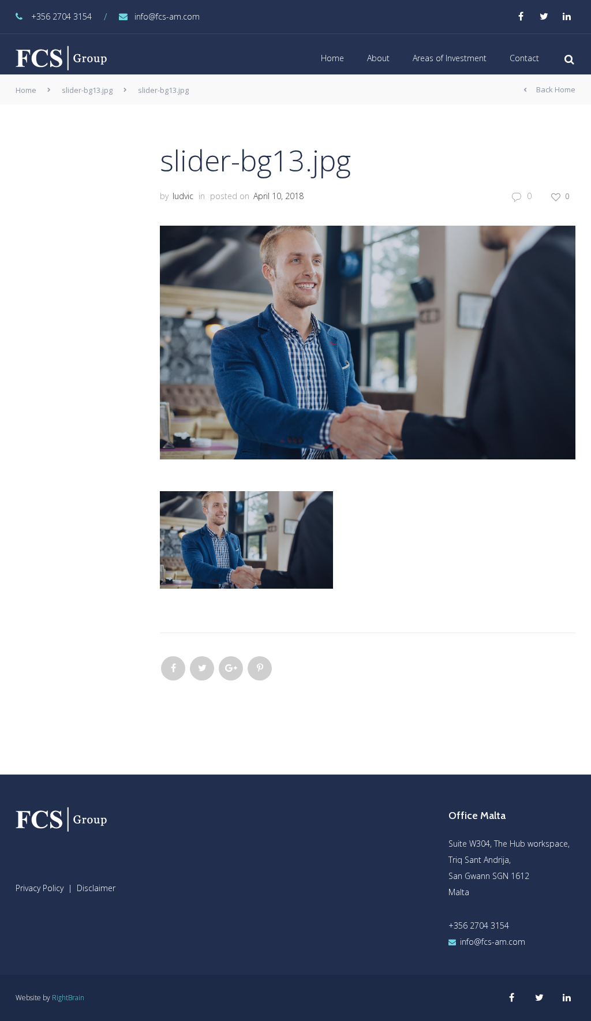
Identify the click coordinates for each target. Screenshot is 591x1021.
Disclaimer (96, 887)
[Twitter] (202, 668)
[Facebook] (173, 668)
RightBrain (68, 998)
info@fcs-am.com (167, 16)
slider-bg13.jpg (87, 90)
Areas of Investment (450, 58)
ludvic (183, 195)
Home (332, 58)
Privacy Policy (39, 887)
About (378, 58)
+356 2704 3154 (61, 16)
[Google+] (231, 668)
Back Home (555, 89)
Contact (524, 58)
